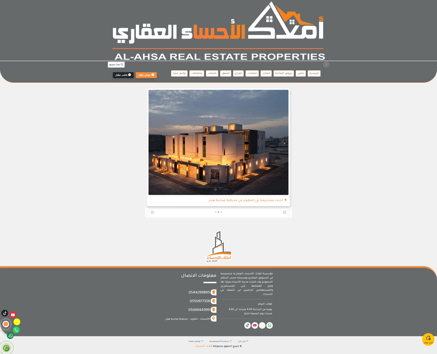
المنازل (266, 73)
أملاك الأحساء (203, 346)
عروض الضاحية (283, 73)
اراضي (301, 73)
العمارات (252, 73)
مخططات (196, 73)
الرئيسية (314, 73)
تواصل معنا (179, 73)
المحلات (212, 73)
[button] (265, 212)
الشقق (225, 73)
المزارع (238, 73)
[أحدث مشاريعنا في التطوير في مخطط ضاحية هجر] (218, 142)
